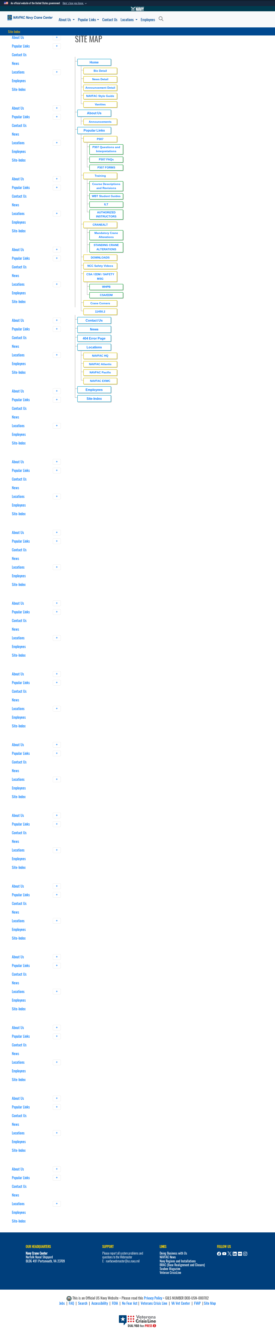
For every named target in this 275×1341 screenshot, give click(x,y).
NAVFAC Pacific (100, 372)
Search (82, 1303)
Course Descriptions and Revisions (106, 186)
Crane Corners (100, 303)
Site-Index (19, 89)
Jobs (62, 1303)
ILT (106, 204)
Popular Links (87, 19)
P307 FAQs (106, 159)
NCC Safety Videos (100, 265)
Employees (148, 19)
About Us (65, 19)
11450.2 (100, 311)
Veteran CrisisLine (170, 1272)
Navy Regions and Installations (178, 1261)
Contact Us (109, 19)
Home (94, 62)
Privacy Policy (153, 1298)
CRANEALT (100, 224)
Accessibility (99, 1303)
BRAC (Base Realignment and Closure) (182, 1265)
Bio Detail (100, 70)
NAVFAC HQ (100, 355)
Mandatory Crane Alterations (106, 235)
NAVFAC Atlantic (100, 364)
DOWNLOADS (100, 257)
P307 (100, 139)
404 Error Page (94, 338)
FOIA (115, 1303)
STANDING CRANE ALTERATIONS (106, 247)
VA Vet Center (180, 1303)
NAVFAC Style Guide (100, 96)
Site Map (210, 1303)
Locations (127, 19)
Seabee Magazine (170, 1269)
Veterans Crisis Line (154, 1303)
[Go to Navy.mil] (137, 8)
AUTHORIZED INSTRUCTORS (106, 214)
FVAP (197, 1303)
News (15, 63)
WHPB (106, 286)
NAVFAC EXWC (100, 380)
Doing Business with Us (173, 1253)
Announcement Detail (100, 87)
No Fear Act (130, 1303)
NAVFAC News (168, 1257)
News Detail (100, 79)
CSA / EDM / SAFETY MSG (100, 276)
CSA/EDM (106, 295)
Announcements (100, 121)
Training (100, 175)
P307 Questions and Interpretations (106, 149)
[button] (75, 3)
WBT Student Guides (106, 196)
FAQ (71, 1303)
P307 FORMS (106, 167)
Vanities (100, 104)
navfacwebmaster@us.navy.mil (123, 1261)
